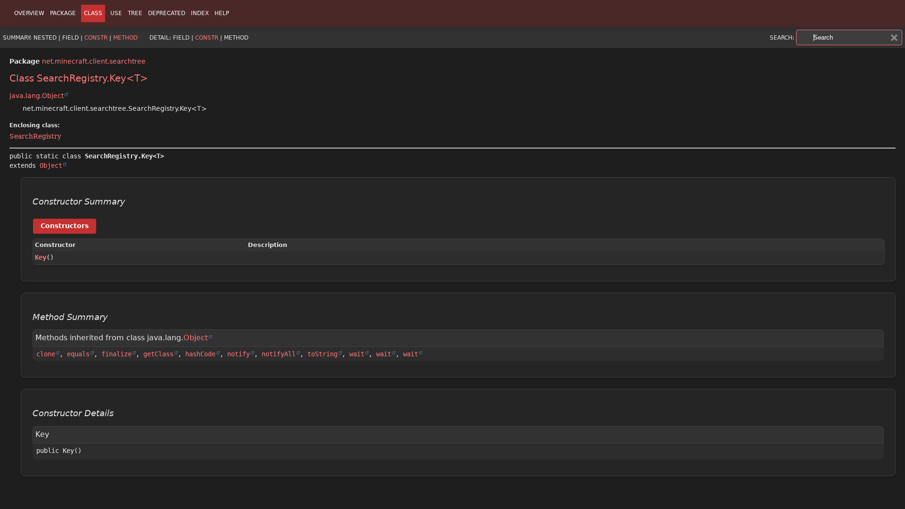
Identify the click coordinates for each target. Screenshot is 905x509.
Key (40, 257)
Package (63, 13)
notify (238, 354)
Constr (95, 37)
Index (200, 13)
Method (125, 37)
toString (322, 354)
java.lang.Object (36, 95)
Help (221, 13)
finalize (116, 354)
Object (51, 165)
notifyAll (279, 354)
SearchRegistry (35, 136)
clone (45, 354)
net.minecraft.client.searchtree (94, 61)
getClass (158, 354)
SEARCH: (782, 37)
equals (78, 354)
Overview (29, 13)
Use (116, 13)
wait (356, 354)
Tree (135, 13)
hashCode (200, 354)
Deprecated (166, 13)
